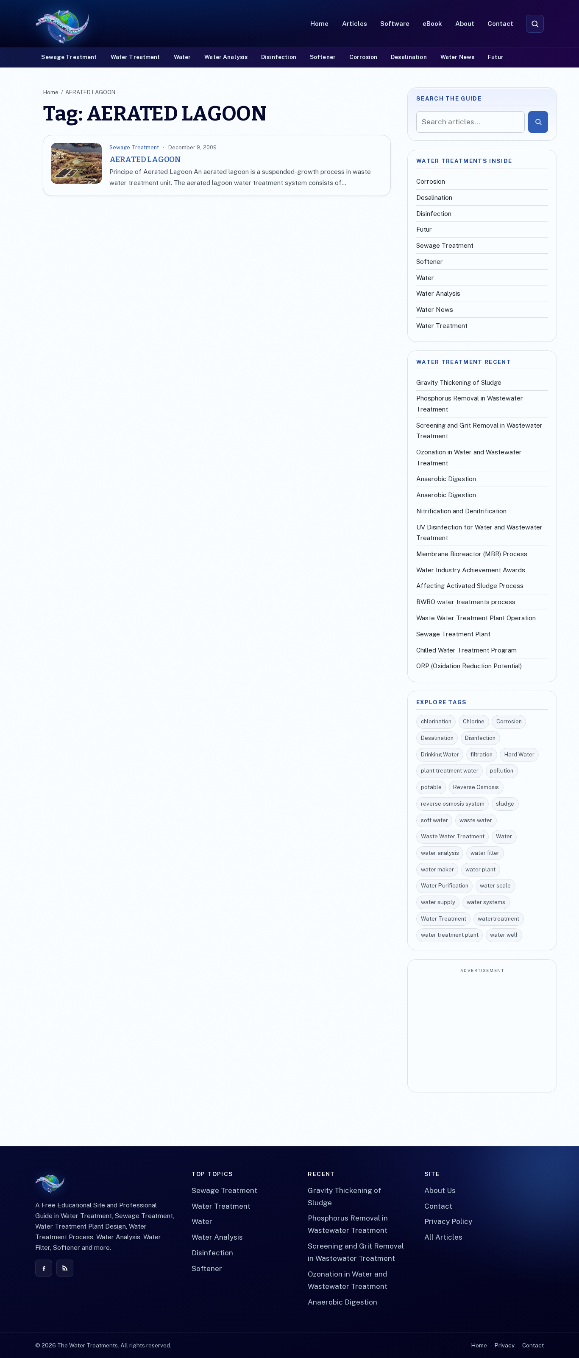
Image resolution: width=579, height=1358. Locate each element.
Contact (500, 23)
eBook (432, 23)
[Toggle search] (535, 24)
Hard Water (519, 754)
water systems (486, 902)
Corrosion (363, 56)
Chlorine (473, 721)
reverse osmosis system (452, 804)
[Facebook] (43, 1268)
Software (394, 23)
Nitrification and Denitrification (461, 511)
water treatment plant (450, 935)
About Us (440, 1190)
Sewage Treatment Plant (453, 634)
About (464, 23)
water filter (484, 853)
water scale (495, 885)
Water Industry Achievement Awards (470, 570)
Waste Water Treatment (452, 836)
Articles (354, 23)
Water (182, 56)
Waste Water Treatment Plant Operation (476, 618)
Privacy (504, 1345)
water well (504, 935)
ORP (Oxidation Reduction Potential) (469, 665)
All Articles (443, 1237)
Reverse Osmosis (476, 787)
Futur (496, 56)
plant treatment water (450, 770)
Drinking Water (440, 754)
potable (431, 787)
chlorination (436, 721)
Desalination (409, 56)
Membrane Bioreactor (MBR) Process (471, 553)
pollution (501, 770)
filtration (481, 754)
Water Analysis (226, 56)
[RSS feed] (64, 1268)
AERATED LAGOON (145, 159)
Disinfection (278, 56)
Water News (457, 56)
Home (319, 23)
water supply (438, 902)
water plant (480, 869)
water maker (437, 869)
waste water (475, 820)
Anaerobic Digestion (446, 478)
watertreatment (498, 919)
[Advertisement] (482, 1031)
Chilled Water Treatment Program (466, 650)
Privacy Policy (448, 1221)
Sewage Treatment (69, 56)
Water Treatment (135, 56)
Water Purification (444, 885)
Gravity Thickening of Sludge (458, 382)
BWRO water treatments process (465, 601)
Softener (323, 56)
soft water (434, 820)
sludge (505, 804)
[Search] (538, 121)
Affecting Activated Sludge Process (469, 585)
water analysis (440, 853)
